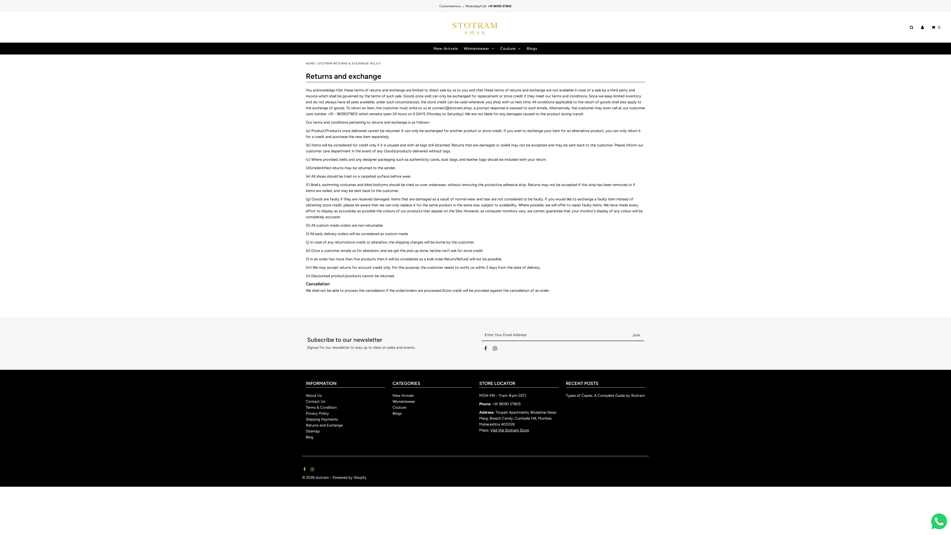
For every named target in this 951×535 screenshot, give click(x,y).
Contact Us (315, 401)
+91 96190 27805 (506, 404)
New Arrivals (403, 395)
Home (310, 63)
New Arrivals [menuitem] (446, 48)
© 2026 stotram (315, 477)
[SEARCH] (911, 27)
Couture (508, 48)
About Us (314, 395)
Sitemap (313, 431)
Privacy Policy (317, 413)
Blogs (397, 413)
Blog (309, 437)
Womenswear (476, 48)
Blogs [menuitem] (532, 48)
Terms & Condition (321, 407)
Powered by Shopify (350, 477)
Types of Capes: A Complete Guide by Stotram (605, 395)
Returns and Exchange (324, 425)
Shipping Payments (322, 419)
